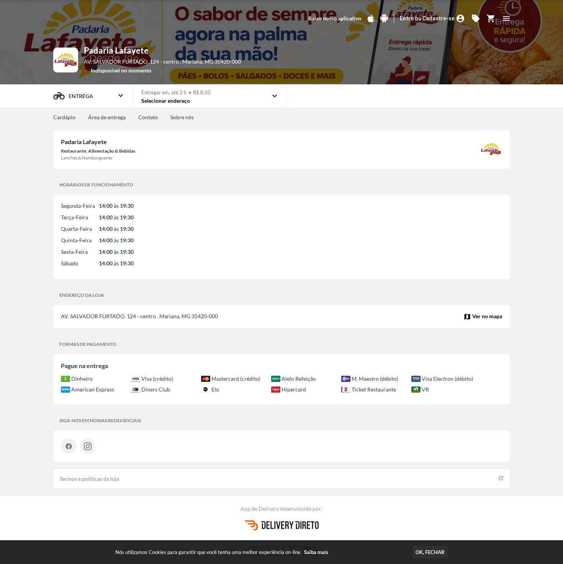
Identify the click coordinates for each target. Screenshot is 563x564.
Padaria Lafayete (116, 50)
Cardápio (64, 117)
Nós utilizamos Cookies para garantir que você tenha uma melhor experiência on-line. (221, 552)
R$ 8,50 (202, 92)
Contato (148, 117)
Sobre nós (182, 117)
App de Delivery (260, 508)
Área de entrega (107, 117)
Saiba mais (316, 552)
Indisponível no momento (121, 70)
